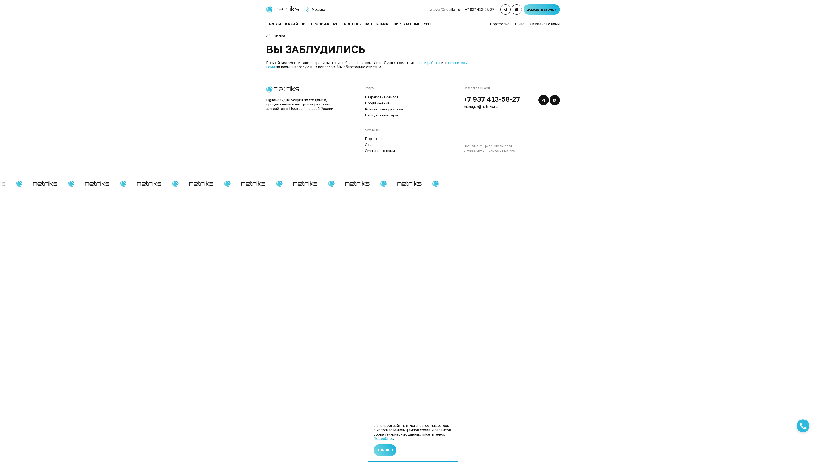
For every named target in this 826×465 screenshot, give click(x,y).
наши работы (429, 62)
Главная (279, 36)
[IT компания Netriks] (282, 9)
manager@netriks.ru (443, 9)
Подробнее (383, 438)
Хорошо (385, 450)
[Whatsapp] (517, 9)
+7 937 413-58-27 (479, 9)
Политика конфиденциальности (488, 146)
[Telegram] (505, 9)
